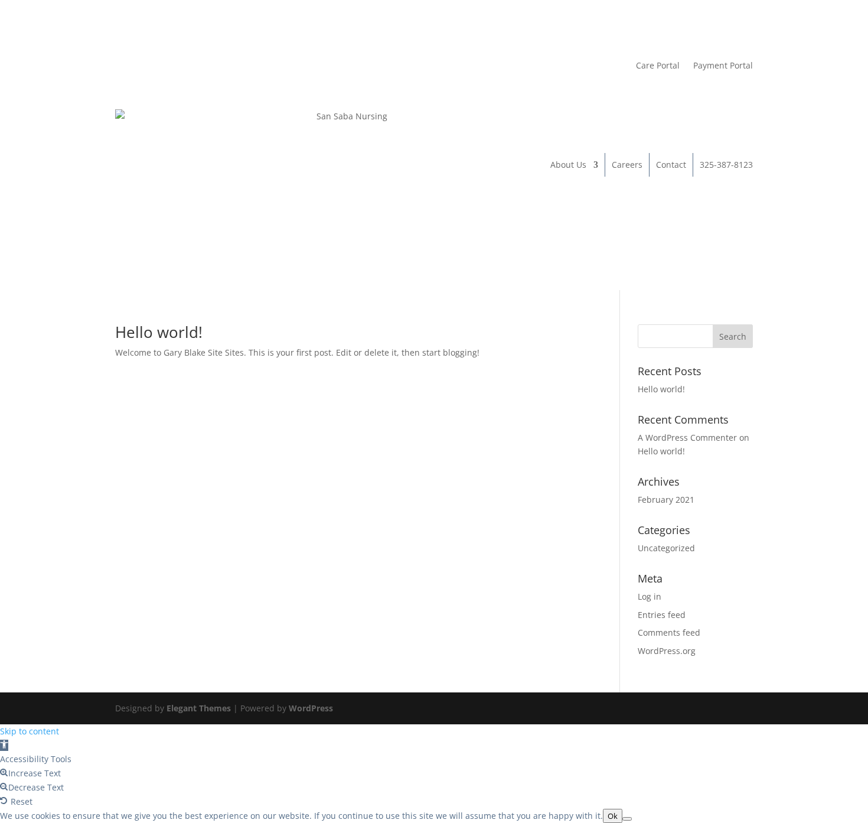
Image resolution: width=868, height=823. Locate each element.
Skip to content (29, 731)
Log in (649, 596)
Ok (613, 816)
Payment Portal (723, 65)
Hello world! (159, 332)
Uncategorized (666, 548)
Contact (671, 164)
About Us (568, 164)
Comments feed (669, 632)
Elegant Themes (199, 708)
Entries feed (662, 614)
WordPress (311, 708)
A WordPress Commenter (687, 437)
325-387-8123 (726, 164)
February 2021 (666, 499)
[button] (4, 745)
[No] (627, 819)
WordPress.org (667, 650)
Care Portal (658, 65)
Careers (627, 164)
